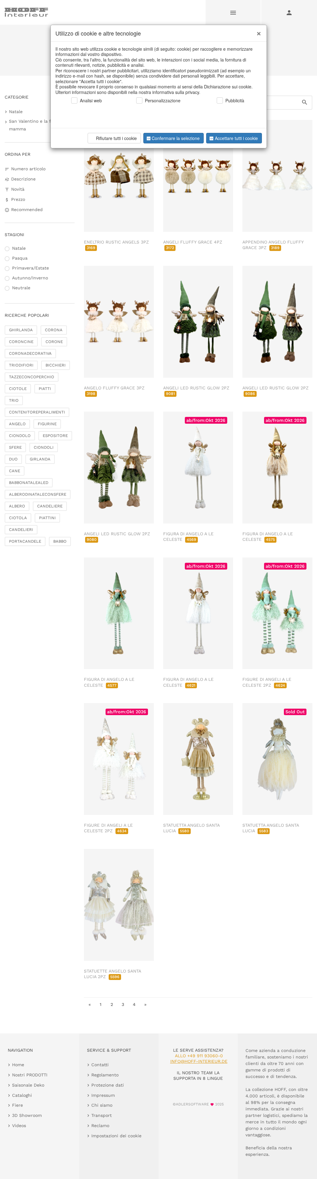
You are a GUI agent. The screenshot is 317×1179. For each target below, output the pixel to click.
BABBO (60, 541)
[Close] (257, 31)
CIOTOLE (18, 388)
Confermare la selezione (176, 138)
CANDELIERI (21, 529)
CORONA (54, 330)
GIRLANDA (40, 459)
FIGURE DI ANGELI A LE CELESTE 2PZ (108, 828)
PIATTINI (47, 517)
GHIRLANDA (21, 330)
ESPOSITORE (55, 435)
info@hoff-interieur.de (199, 1061)
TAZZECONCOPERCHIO (31, 377)
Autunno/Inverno (30, 277)
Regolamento (105, 1074)
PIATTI (45, 388)
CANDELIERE (50, 506)
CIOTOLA (18, 517)
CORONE (54, 341)
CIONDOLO (20, 435)
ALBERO (17, 506)
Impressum (103, 1095)
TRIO (14, 400)
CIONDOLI (44, 447)
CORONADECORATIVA (30, 353)
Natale (16, 111)
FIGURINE (47, 424)
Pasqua (20, 258)
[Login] (289, 12)
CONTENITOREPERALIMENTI (37, 412)
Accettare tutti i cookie (236, 138)
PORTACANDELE (25, 541)
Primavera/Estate (30, 267)
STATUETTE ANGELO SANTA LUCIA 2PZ (112, 974)
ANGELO (17, 424)
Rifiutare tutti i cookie (116, 138)
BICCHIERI (56, 365)
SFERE (15, 447)
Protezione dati (107, 1085)
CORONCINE (21, 341)
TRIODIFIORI (21, 365)
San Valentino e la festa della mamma (40, 125)
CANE (14, 471)
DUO (13, 459)
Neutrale (21, 287)
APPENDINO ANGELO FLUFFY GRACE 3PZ (272, 245)
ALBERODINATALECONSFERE (37, 494)
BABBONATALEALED (28, 482)
